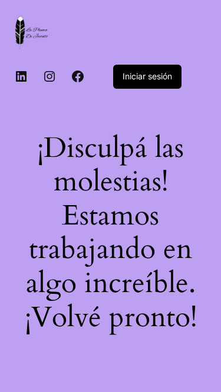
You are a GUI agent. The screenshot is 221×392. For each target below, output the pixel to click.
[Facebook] (78, 76)
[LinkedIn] (21, 76)
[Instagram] (49, 76)
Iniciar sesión (147, 76)
